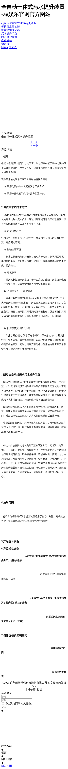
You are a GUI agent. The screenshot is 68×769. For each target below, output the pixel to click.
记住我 (9, 703)
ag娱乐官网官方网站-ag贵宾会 (18, 23)
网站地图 (6, 765)
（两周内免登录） (23, 703)
